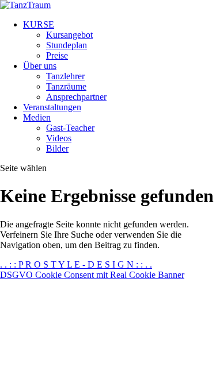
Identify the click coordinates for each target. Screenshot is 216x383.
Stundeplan (66, 45)
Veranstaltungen (52, 107)
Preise (57, 55)
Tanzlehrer (65, 76)
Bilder (57, 148)
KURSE (38, 24)
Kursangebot (69, 35)
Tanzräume (66, 86)
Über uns (39, 66)
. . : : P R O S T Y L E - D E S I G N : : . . (76, 264)
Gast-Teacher (70, 128)
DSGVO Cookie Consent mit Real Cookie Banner (92, 275)
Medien (37, 117)
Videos (58, 138)
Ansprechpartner (76, 97)
